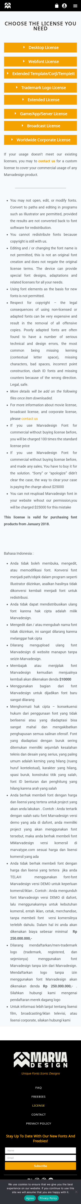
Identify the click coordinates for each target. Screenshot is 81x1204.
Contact (38, 1114)
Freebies (38, 1096)
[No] (76, 1192)
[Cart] (57, 5)
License (38, 1105)
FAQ (38, 1087)
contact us (30, 419)
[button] (75, 6)
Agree (30, 1198)
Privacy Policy (38, 1123)
